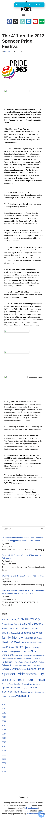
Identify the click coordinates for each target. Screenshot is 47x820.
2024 (4, 763)
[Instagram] (15, 21)
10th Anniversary (10, 619)
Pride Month (7, 662)
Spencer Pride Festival (29, 680)
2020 (4, 746)
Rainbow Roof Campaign (22, 665)
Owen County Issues (25, 659)
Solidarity (23, 669)
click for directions (31, 808)
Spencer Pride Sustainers (31, 684)
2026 (4, 772)
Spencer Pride (35, 668)
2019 (4, 742)
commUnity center (27, 628)
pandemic (38, 658)
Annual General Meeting (10, 624)
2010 (4, 704)
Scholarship (35, 665)
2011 (4, 709)
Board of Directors (31, 623)
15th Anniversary (29, 619)
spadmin (7, 51)
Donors (14, 633)
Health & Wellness (14, 642)
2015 (4, 725)
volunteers (22, 695)
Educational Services (30, 632)
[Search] (42, 528)
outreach (36, 655)
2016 (4, 730)
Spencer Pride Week (11, 688)
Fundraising (29, 638)
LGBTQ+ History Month (18, 651)
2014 (4, 721)
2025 (4, 767)
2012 (4, 713)
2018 (4, 738)
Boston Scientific (8, 629)
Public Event (29, 662)
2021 (4, 751)
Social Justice (10, 668)
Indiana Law (33, 642)
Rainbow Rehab (8, 665)
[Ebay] (41, 21)
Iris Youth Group (16, 647)
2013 (4, 717)
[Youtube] (35, 21)
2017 (4, 734)
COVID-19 (6, 633)
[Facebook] (9, 21)
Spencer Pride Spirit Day (11, 684)
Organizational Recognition (22, 655)
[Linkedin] (28, 21)
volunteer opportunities (28, 692)
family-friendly (12, 637)
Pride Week (19, 662)
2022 (4, 755)
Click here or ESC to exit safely (29, 5)
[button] (23, 15)
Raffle (36, 662)
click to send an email (35, 814)
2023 (4, 759)
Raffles (41, 662)
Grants (39, 638)
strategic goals (25, 688)
